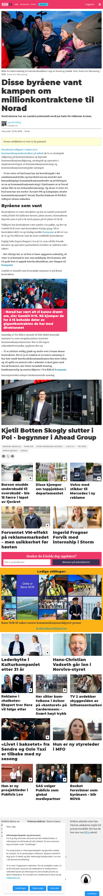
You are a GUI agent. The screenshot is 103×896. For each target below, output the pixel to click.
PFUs (86, 832)
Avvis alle (54, 888)
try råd (82, 446)
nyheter (28, 446)
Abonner (43, 4)
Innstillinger (92, 894)
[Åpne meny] (99, 4)
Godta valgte (38, 888)
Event (33, 4)
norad (24, 451)
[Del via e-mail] (12, 456)
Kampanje (48, 232)
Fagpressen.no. (13, 878)
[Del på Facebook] (3, 456)
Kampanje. (7, 265)
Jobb (16, 4)
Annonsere (24, 4)
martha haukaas (12, 446)
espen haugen (10, 451)
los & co (70, 446)
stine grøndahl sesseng (49, 446)
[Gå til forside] (7, 4)
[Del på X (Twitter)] (8, 456)
